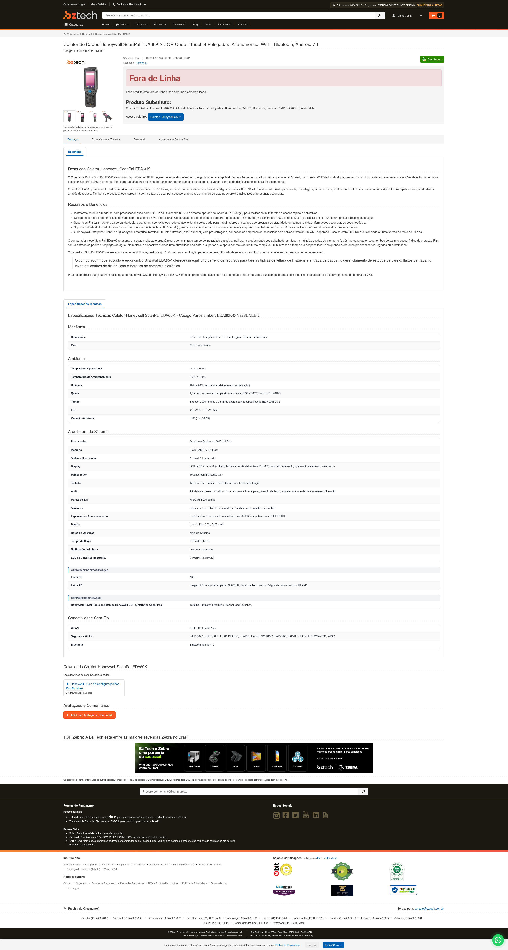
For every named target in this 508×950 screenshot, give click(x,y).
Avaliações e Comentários (174, 139)
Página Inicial (72, 33)
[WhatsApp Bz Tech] (498, 941)
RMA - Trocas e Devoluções (163, 883)
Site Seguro (73, 888)
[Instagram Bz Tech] (277, 817)
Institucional (224, 24)
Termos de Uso (219, 883)
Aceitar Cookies (333, 945)
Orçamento (82, 883)
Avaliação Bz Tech (159, 864)
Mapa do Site (111, 869)
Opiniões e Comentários (132, 864)
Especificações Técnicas (106, 139)
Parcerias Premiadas (210, 864)
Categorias (141, 24)
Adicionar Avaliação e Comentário (91, 715)
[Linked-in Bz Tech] (316, 817)
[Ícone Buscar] (380, 15)
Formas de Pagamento (104, 883)
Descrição (73, 139)
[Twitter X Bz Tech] (296, 817)
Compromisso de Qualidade (100, 864)
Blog (195, 24)
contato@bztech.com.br (429, 908)
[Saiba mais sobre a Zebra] (254, 758)
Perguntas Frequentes (132, 883)
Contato (242, 24)
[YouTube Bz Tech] (306, 817)
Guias (208, 24)
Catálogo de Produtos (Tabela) (83, 869)
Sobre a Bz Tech (72, 864)
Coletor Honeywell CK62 (165, 117)
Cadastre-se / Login (74, 4)
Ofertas (123, 24)
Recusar (312, 945)
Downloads (179, 24)
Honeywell (87, 33)
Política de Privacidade (194, 883)
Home (105, 24)
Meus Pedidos (98, 4)
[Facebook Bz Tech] (286, 817)
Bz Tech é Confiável (184, 864)
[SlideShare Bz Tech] (326, 817)
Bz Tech (80, 15)
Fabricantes (160, 24)
